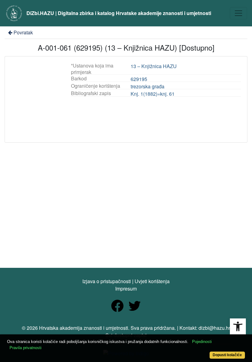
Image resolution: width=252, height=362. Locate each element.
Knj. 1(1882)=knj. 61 (153, 93)
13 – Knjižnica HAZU (154, 66)
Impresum (126, 288)
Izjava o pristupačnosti (106, 281)
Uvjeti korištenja (152, 281)
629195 (139, 79)
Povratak (23, 32)
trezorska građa (147, 86)
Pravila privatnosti (25, 347)
